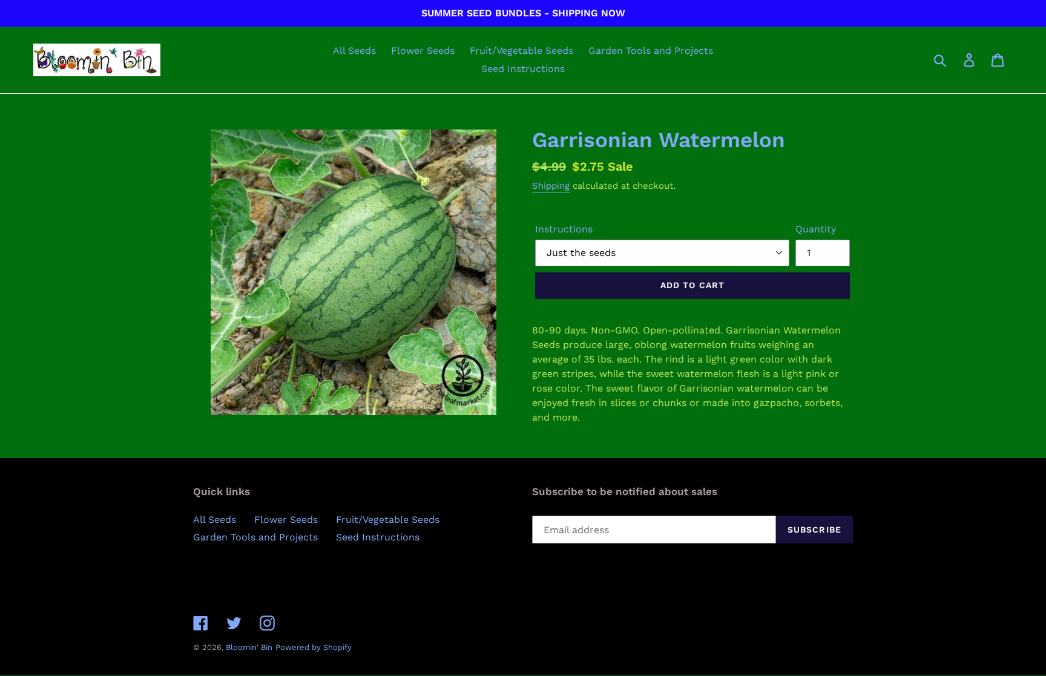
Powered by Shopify (313, 647)
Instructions (564, 229)
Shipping (551, 185)
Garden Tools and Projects (255, 537)
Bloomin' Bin (249, 647)
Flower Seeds (286, 519)
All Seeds (214, 519)
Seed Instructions (377, 537)
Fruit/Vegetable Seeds (387, 519)
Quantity (815, 229)
